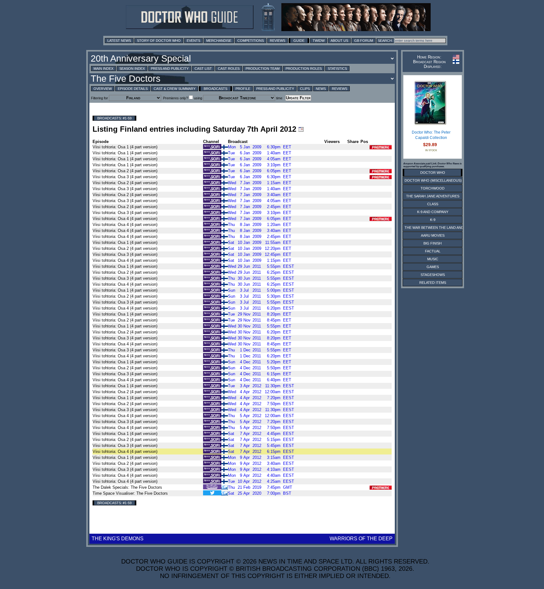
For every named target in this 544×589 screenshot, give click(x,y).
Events (193, 40)
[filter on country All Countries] (224, 493)
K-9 (432, 220)
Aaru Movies (433, 235)
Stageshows (433, 275)
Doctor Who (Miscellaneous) (433, 180)
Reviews (277, 40)
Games (433, 267)
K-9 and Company (432, 212)
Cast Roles (229, 68)
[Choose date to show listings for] (300, 129)
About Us (339, 40)
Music (432, 259)
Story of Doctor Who (159, 40)
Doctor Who (432, 172)
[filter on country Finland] (224, 146)
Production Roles (304, 68)
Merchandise (218, 40)
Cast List (203, 68)
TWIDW (319, 40)
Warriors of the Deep (361, 538)
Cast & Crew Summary (175, 89)
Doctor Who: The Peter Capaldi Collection (431, 135)
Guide (298, 40)
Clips (305, 89)
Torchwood (433, 188)
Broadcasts (215, 89)
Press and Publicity (170, 68)
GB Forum (363, 40)
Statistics (337, 68)
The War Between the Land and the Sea (442, 227)
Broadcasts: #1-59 (114, 118)
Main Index (103, 68)
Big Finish (432, 243)
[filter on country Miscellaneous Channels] (224, 487)
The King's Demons (118, 538)
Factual (432, 251)
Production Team (263, 68)
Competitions (250, 40)
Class (432, 204)
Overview (103, 89)
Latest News (119, 40)
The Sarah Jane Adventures (432, 196)
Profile (242, 89)
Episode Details (133, 89)
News (321, 89)
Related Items (432, 282)
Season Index (132, 68)
